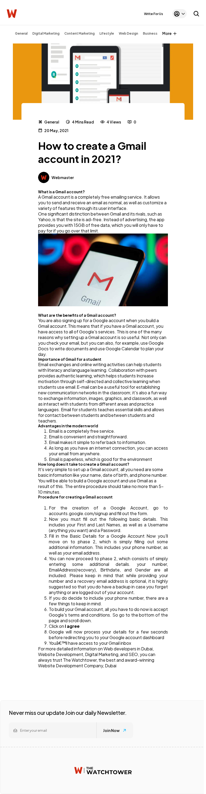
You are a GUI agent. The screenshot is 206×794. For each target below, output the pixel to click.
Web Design (128, 33)
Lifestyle (107, 33)
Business (150, 33)
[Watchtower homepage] (103, 770)
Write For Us (153, 14)
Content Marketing (79, 33)
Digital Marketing (46, 33)
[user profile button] (179, 13)
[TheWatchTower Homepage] (11, 14)
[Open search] (196, 13)
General (21, 33)
